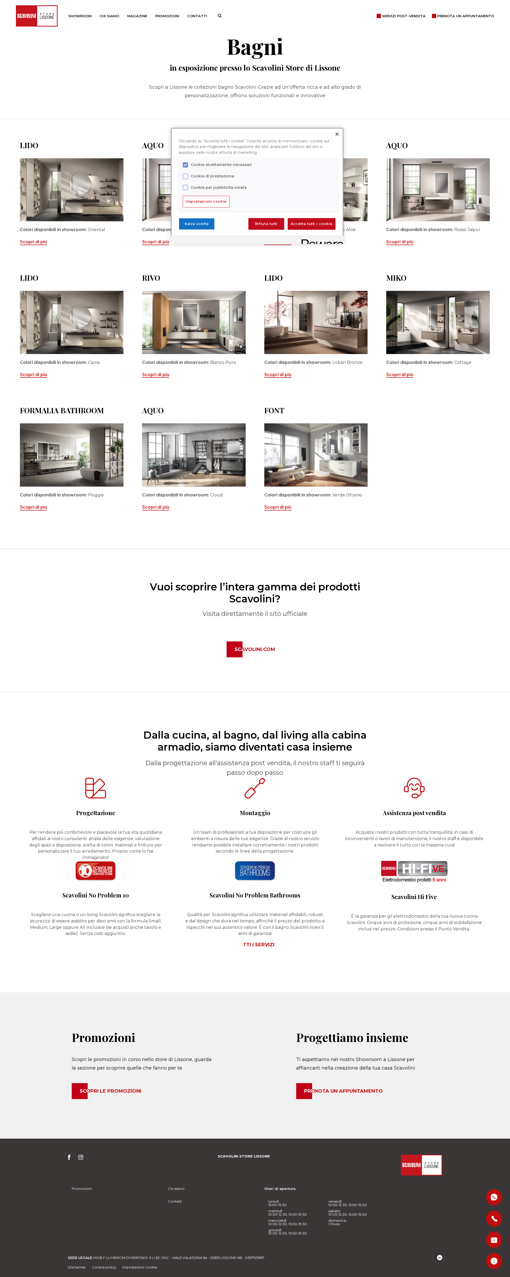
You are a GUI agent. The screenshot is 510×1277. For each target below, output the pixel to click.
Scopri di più (33, 242)
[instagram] (81, 1158)
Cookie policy (104, 1267)
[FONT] (316, 454)
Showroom (80, 16)
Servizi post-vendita (404, 16)
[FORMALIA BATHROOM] (72, 454)
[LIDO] (72, 189)
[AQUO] (438, 189)
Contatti (197, 16)
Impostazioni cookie (139, 1267)
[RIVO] (194, 322)
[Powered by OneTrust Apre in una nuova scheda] (320, 240)
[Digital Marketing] (439, 1257)
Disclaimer (77, 1267)
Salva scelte (197, 224)
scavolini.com (255, 649)
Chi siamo (109, 16)
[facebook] (71, 1158)
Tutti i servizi (255, 945)
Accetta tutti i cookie (312, 224)
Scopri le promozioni (110, 1091)
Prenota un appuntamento (343, 1091)
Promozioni (167, 16)
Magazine (137, 16)
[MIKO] (438, 322)
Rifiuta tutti (266, 224)
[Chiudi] (337, 134)
